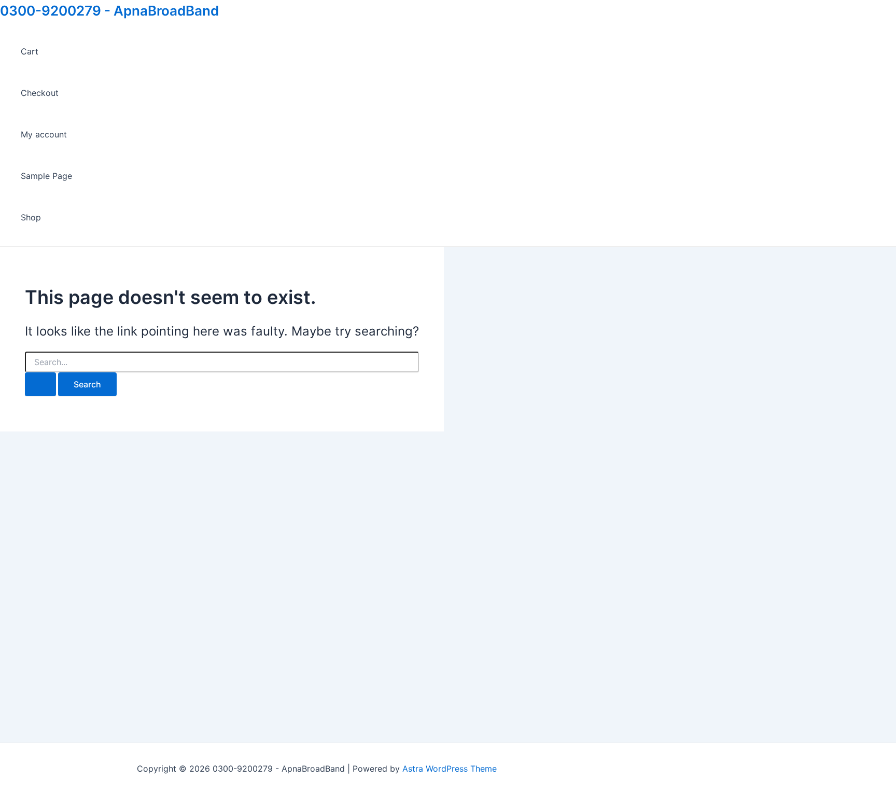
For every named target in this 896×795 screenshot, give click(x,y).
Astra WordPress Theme (449, 768)
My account (44, 134)
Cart (29, 51)
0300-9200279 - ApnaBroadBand (109, 11)
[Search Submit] (40, 384)
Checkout (40, 93)
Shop (31, 217)
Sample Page (46, 176)
